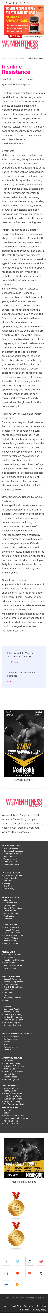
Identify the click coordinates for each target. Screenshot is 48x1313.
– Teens (5, 1000)
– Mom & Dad (8, 990)
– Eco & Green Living (11, 1063)
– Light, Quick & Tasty (11, 1096)
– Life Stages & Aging (11, 853)
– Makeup (6, 883)
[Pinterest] (13, 3)
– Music (5, 1044)
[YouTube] (24, 3)
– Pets (4, 995)
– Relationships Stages (12, 1017)
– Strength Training (10, 943)
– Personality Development (13, 1071)
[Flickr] (31, 3)
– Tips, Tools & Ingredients (13, 1104)
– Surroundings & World (12, 1079)
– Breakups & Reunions (12, 1009)
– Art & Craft (7, 1061)
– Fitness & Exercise (10, 930)
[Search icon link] (44, 3)
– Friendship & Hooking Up (13, 1014)
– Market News (8, 962)
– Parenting (7, 992)
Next (9, 681)
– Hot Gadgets (8, 957)
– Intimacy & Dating (10, 1012)
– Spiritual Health (9, 861)
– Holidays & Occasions (12, 1093)
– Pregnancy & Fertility (11, 998)
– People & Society (10, 1069)
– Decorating (7, 1110)
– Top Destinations (10, 916)
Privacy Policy (39, 1310)
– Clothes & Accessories (12, 875)
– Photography (8, 905)
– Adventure (7, 900)
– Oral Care (7, 886)
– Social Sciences (9, 1077)
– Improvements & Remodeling (15, 1118)
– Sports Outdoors (10, 913)
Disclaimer (41, 1306)
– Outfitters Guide (9, 902)
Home (5, 1306)
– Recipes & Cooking (11, 1101)
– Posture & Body (9, 941)
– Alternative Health (10, 848)
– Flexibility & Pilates (11, 933)
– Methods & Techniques (12, 965)
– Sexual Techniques (11, 1022)
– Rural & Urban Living (11, 1074)
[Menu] (44, 45)
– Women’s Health (9, 859)
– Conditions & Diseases (12, 851)
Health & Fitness (25, 79)
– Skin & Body (8, 889)
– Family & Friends (10, 984)
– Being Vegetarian (10, 1088)
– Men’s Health (8, 856)
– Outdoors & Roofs (10, 1123)
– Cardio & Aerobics (10, 927)
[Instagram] (10, 3)
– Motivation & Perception (13, 1066)
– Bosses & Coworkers (11, 979)
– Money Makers (9, 968)
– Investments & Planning (13, 960)
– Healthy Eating (9, 1091)
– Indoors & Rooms (10, 1121)
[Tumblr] (28, 3)
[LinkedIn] (17, 3)
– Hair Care (7, 881)
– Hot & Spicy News (10, 1036)
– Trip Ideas (7, 918)
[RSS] (18, 1285)
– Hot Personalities (10, 1039)
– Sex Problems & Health (12, 1020)
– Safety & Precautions (12, 908)
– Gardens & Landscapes (13, 1115)
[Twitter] (6, 3)
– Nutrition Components (12, 1099)
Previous (15, 662)
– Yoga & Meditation (10, 864)
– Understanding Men (11, 1025)
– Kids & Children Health (12, 987)
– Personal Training (10, 938)
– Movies (6, 1041)
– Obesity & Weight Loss (12, 935)
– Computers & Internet (12, 954)
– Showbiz (6, 1049)
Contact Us (29, 1306)
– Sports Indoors (9, 910)
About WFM (16, 1306)
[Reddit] (21, 3)
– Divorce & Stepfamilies (12, 982)
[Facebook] (3, 3)
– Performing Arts (9, 1047)
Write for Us (25, 1310)
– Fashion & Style (9, 878)
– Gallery (5, 1113)
